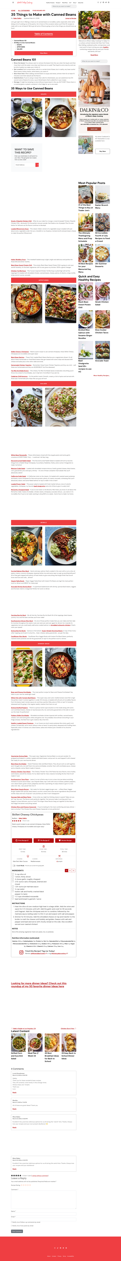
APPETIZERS (21, 47)
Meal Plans (65, 2)
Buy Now (103, 151)
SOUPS (19, 45)
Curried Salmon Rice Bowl (20, 571)
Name (13, 1211)
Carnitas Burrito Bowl (18, 615)
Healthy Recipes (50, 2)
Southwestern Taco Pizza (20, 779)
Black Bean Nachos (17, 357)
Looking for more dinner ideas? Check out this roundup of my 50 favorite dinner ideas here (39, 985)
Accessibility (70, 1256)
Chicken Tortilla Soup (18, 271)
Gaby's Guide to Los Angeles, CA (24, 1028)
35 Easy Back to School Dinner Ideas (69, 1056)
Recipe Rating (15, 1185)
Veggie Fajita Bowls (17, 581)
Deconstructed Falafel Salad (21, 461)
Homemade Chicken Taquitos (21, 365)
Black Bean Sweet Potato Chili (21, 265)
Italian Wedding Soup (18, 260)
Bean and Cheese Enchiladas (21, 692)
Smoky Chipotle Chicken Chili (21, 221)
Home (13, 10)
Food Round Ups (39, 10)
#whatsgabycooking (58, 953)
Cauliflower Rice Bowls (19, 636)
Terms (64, 1256)
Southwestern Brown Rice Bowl (22, 621)
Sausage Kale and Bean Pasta (21, 797)
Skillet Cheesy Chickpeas (20, 352)
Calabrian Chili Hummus (19, 376)
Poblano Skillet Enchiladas (20, 715)
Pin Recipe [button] (44, 840)
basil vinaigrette (39, 486)
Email (13, 1217)
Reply (14, 1092)
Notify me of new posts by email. (23, 1226)
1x (66, 870)
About (48, 1256)
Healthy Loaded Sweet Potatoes (22, 723)
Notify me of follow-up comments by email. (26, 1222)
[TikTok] (100, 2)
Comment (15, 1189)
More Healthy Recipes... (102, 375)
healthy (106, 47)
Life (70, 2)
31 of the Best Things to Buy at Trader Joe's (85, 208)
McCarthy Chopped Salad (20, 490)
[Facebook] (103, 2)
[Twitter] (106, 2)
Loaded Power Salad (18, 484)
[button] (13, 821)
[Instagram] (98, 2)
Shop (74, 2)
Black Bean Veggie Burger (20, 789)
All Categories (24, 10)
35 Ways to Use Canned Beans (24, 43)
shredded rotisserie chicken (60, 625)
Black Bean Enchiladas (18, 764)
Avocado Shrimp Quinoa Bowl (21, 587)
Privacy (59, 1256)
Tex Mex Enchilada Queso (20, 371)
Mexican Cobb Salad (18, 468)
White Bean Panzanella (19, 455)
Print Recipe (22, 840)
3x (73, 870)
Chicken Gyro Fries (67, 1028)
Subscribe (80, 2)
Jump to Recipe (70, 18)
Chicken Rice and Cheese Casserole (23, 807)
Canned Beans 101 (20, 41)
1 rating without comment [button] (40, 1176)
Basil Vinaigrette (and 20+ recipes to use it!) (85, 366)
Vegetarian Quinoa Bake (19, 756)
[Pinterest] (108, 2)
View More (43, 53)
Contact (54, 1256)
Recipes (58, 2)
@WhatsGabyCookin (38, 953)
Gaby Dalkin (17, 18)
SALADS (19, 49)
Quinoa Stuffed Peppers (19, 708)
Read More (94, 55)
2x (70, 870)
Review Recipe (66, 840)
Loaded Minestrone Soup (20, 229)
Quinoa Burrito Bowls (18, 631)
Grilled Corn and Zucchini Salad (17, 1056)
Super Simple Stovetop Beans (52, 631)
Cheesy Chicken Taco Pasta (20, 772)
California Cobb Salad (18, 476)
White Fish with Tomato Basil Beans (23, 698)
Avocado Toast (102, 360)
